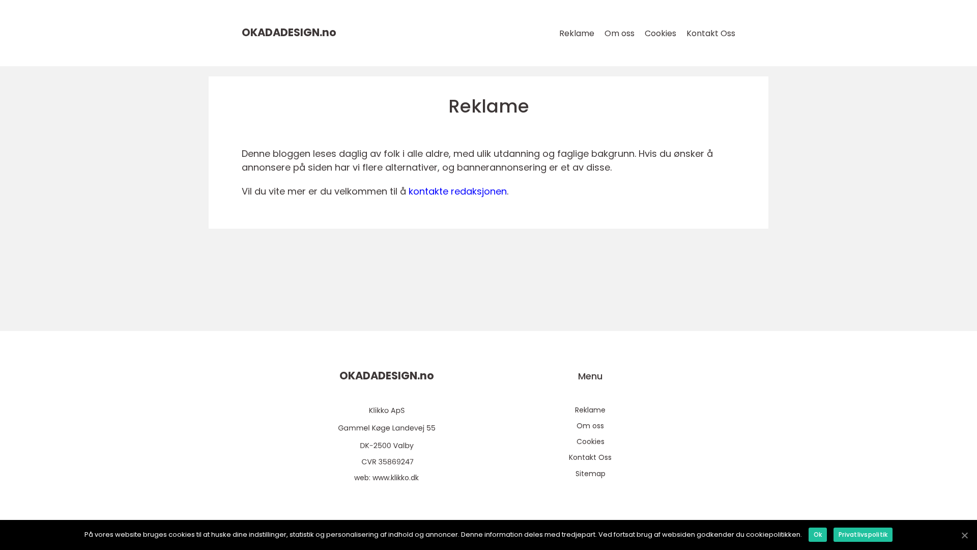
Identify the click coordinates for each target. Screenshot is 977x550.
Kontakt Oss (710, 33)
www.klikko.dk (395, 478)
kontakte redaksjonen (458, 191)
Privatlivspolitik (863, 534)
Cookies (660, 33)
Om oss (620, 33)
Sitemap (591, 474)
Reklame (576, 33)
